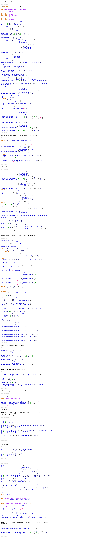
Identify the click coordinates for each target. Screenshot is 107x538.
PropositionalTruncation (12, 144)
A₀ (14, 248)
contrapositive (19, 106)
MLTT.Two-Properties (15, 13)
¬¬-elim (3, 22)
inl (8, 23)
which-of (3, 217)
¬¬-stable (40, 384)
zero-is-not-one (36, 226)
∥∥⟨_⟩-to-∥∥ (5, 508)
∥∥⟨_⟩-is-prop (5, 425)
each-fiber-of (20, 79)
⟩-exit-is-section (13, 490)
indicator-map (5, 269)
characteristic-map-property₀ (10, 326)
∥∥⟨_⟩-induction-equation (9, 466)
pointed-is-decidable (7, 70)
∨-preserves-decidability (9, 146)
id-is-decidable (6, 83)
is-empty (25, 62)
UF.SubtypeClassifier (15, 18)
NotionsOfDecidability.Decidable (15, 9)
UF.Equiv (11, 14)
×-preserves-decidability (9, 111)
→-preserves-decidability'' (9, 196)
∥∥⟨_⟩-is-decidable (7, 430)
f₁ (2, 303)
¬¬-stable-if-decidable (8, 384)
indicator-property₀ (7, 278)
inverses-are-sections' (37, 80)
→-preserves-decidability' (9, 182)
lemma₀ (5, 259)
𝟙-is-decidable (5, 74)
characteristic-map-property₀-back (12, 334)
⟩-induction (11, 454)
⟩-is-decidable (12, 431)
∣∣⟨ (2, 485)
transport (15, 101)
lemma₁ (19, 257)
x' (6, 101)
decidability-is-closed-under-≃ (11, 44)
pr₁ (24, 108)
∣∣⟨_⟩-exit (4, 484)
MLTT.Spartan (13, 11)
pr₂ (40, 117)
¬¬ (27, 22)
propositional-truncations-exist (21, 140)
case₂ (11, 153)
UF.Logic (11, 19)
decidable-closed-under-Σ (9, 87)
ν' (14, 315)
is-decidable (19, 22)
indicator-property (7, 273)
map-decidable (5, 27)
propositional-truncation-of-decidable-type (19, 498)
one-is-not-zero (24, 300)
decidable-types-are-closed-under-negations (15, 528)
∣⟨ (4, 436)
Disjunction (8, 142)
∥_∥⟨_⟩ (3, 420)
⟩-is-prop (10, 426)
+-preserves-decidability (9, 122)
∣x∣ (28, 402)
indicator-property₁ (7, 282)
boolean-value (5, 240)
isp (29, 93)
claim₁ (29, 375)
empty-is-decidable (7, 62)
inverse (41, 50)
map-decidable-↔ (6, 37)
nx (28, 356)
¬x (33, 403)
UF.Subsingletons (14, 16)
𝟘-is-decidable (5, 66)
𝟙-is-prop (18, 426)
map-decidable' (5, 52)
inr (8, 24)
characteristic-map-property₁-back (12, 338)
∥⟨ (4, 421)
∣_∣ (28, 144)
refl (21, 84)
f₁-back (4, 313)
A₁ (24, 248)
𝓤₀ (26, 420)
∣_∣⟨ (28, 513)
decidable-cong (5, 359)
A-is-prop (26, 475)
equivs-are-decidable (7, 78)
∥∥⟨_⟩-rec (4, 479)
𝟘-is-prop (20, 161)
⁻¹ (44, 229)
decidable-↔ (4, 350)
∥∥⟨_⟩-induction (6, 449)
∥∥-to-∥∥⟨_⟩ (5, 512)
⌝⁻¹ (25, 80)
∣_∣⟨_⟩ (3, 435)
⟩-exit (7, 485)
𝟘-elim (16, 24)
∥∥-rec (33, 144)
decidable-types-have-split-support (13, 516)
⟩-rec (6, 481)
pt (8, 140)
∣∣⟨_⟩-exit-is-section (8, 488)
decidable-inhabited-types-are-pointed (13, 401)
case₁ (7, 153)
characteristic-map (7, 322)
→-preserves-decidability (9, 171)
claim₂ (25, 375)
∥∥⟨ (2, 426)
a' (14, 310)
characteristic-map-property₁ (10, 330)
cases (34, 130)
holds (31, 148)
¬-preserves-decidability (9, 211)
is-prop (21, 88)
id (31, 83)
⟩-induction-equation (14, 475)
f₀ (2, 298)
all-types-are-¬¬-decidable (9, 374)
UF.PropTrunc (13, 15)
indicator (4, 254)
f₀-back (4, 308)
